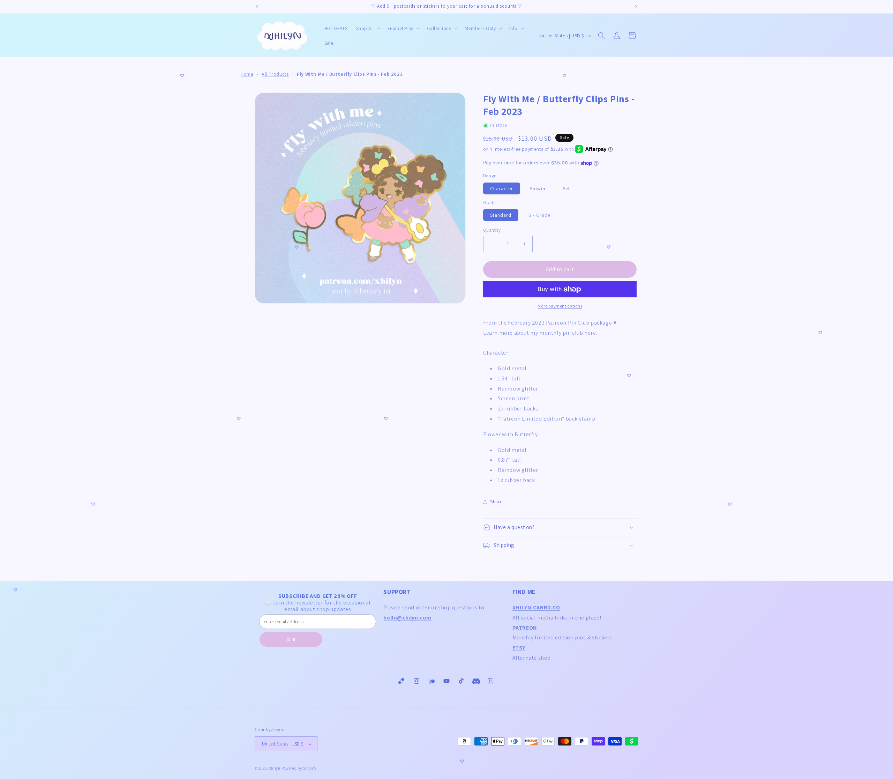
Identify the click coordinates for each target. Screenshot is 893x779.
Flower (538, 188)
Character (501, 188)
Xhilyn (274, 768)
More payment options (560, 306)
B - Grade (542, 216)
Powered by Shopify (299, 768)
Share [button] (496, 501)
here (590, 332)
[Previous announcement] (257, 6)
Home (247, 74)
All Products (275, 74)
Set (566, 188)
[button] (367, 28)
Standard (500, 215)
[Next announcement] (636, 6)
